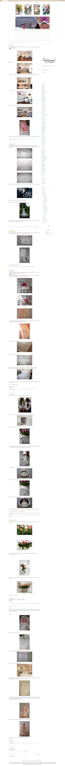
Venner (43, 182)
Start (10, 42)
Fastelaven (43, 111)
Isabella (43, 133)
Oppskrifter (43, 160)
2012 (43, 191)
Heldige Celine (11, 394)
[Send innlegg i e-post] (33, 266)
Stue (42, 174)
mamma (32, 515)
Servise (43, 165)
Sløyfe (42, 168)
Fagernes (43, 110)
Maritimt (43, 153)
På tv (42, 162)
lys (42, 148)
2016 (43, 187)
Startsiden (24, 754)
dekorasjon (30, 603)
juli (44, 203)
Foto (42, 113)
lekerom (43, 145)
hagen (42, 124)
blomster (26, 603)
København (43, 141)
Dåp (27, 515)
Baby (42, 87)
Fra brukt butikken (44, 114)
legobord (43, 144)
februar (44, 219)
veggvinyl (43, 180)
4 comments (30, 266)
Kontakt (27, 42)
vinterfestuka (43, 183)
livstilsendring (44, 147)
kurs (42, 140)
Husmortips (43, 125)
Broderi (43, 99)
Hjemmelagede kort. (12, 231)
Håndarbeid (43, 127)
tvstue (42, 177)
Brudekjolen (43, 100)
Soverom (43, 170)
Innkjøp (43, 128)
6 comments (37, 515)
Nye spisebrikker (12, 144)
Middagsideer (43, 156)
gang (42, 116)
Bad (42, 89)
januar (44, 221)
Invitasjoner (43, 132)
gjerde (42, 121)
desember (45, 197)
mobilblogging (44, 158)
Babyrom (43, 88)
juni (44, 204)
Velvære (43, 181)
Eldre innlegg (38, 754)
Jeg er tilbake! (11, 748)
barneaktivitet (43, 90)
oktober (45, 199)
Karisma (43, 135)
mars (44, 218)
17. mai (43, 84)
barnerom (43, 93)
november (45, 198)
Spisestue (43, 171)
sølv (34, 515)
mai (44, 216)
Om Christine (13, 42)
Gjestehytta (43, 122)
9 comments (11, 389)
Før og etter (43, 115)
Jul (42, 134)
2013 (43, 189)
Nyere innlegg (11, 754)
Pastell (42, 161)
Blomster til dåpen (12, 520)
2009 (43, 194)
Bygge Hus (43, 103)
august (44, 202)
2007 (43, 222)
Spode (42, 172)
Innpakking (43, 129)
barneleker (43, 92)
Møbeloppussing (44, 159)
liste (42, 146)
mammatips (43, 152)
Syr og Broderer (12, 270)
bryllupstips (43, 101)
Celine (26, 515)
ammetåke (43, 85)
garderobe (43, 117)
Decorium (29, 737)
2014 (43, 188)
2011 (43, 192)
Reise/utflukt (43, 164)
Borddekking (43, 98)
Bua (42, 102)
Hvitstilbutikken (22, 42)
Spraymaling (43, 173)
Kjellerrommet (11, 45)
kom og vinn (43, 138)
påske (42, 163)
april (44, 217)
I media (18, 42)
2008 (43, 196)
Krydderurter (43, 139)
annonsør (43, 86)
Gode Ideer (26, 266)
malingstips (43, 150)
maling (43, 149)
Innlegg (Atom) (14, 756)
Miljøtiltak (43, 157)
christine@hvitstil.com (45, 69)
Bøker (42, 104)
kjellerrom (43, 136)
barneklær (43, 91)
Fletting (43, 112)
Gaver (30, 515)
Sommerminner (44, 169)
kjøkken (43, 137)
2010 (43, 193)
